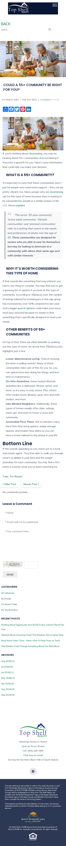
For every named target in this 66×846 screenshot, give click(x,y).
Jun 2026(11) (7, 672)
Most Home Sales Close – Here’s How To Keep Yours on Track (30, 640)
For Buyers (16, 476)
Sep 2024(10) (8, 689)
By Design (6, 598)
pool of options (26, 308)
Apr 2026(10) (7, 683)
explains (20, 205)
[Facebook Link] (33, 771)
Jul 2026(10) (7, 666)
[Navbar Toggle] (55, 5)
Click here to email (33, 755)
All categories (8, 593)
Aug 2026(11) (8, 661)
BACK (5, 24)
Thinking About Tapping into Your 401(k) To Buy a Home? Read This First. (32, 627)
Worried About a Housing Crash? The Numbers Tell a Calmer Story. (32, 635)
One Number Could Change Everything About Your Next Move (30, 646)
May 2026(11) (8, 678)
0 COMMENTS (45, 100)
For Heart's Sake (9, 604)
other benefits (39, 342)
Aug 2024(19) (8, 695)
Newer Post (30, 484)
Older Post (9, 484)
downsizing (35, 153)
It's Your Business (9, 610)
